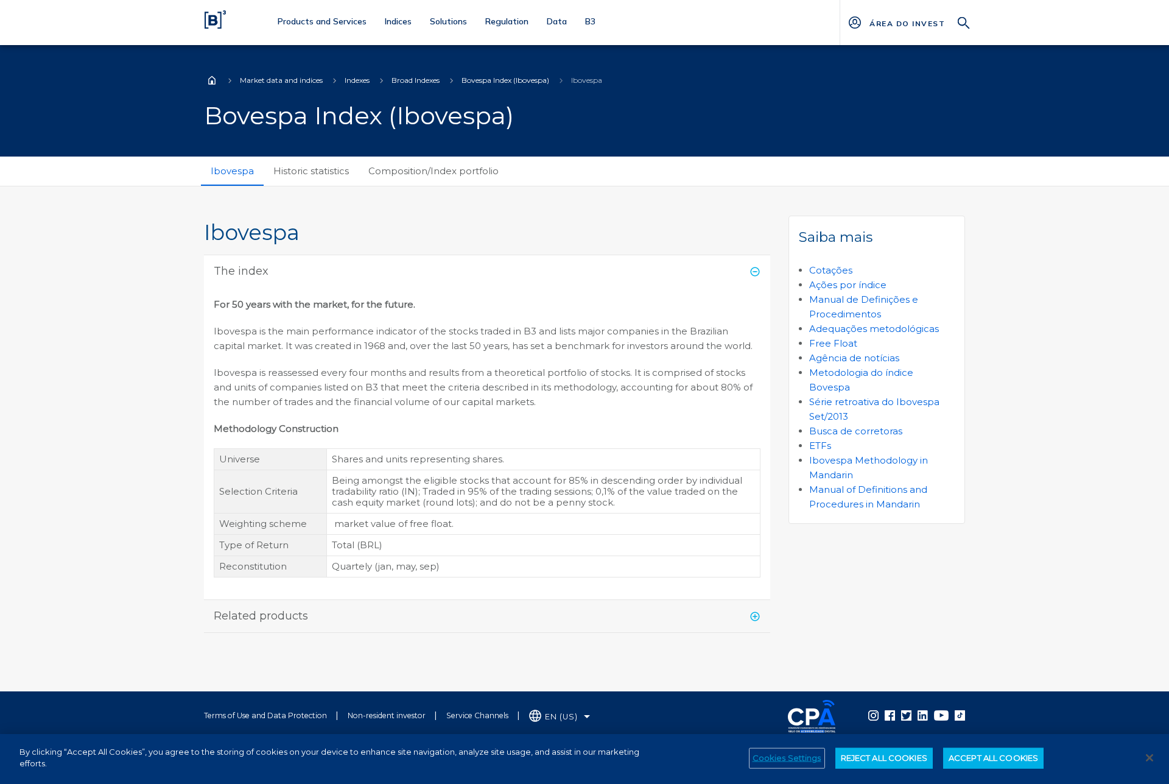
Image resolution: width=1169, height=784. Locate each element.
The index (241, 271)
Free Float (833, 343)
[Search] (963, 21)
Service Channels (477, 715)
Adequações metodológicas (874, 328)
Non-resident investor (387, 715)
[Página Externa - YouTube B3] (941, 715)
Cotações (830, 270)
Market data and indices (281, 80)
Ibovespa (232, 171)
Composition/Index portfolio (433, 171)
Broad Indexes (415, 80)
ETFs (820, 445)
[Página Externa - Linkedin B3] (923, 715)
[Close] (1149, 757)
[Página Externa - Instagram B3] (873, 715)
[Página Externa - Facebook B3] (890, 715)
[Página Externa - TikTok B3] (960, 715)
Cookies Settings (787, 758)
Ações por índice (847, 285)
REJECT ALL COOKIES (884, 758)
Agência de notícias (854, 358)
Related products (261, 616)
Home (212, 80)
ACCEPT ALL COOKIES (993, 758)
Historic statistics (311, 171)
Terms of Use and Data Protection (265, 715)
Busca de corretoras (855, 431)
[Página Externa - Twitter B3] (906, 715)
